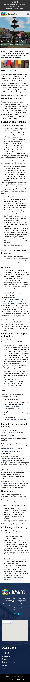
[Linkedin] (17, 2)
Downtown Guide (15, 6)
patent (10, 439)
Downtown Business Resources (15, 9)
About (6, 653)
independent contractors (17, 419)
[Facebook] (12, 2)
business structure (9, 259)
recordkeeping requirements (16, 510)
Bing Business (14, 571)
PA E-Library (11, 204)
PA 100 (16, 345)
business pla (10, 154)
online (14, 379)
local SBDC (21, 86)
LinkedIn (8, 580)
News (6, 665)
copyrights (11, 435)
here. (22, 92)
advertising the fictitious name (13, 448)
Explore (7, 656)
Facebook (20, 578)
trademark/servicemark (14, 432)
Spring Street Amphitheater (18, 4)
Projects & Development (13, 662)
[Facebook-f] (12, 614)
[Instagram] (15, 2)
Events (6, 659)
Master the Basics (7, 451)
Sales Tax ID (12, 394)
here (24, 95)
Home (5, 45)
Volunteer (6, 4)
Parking (7, 668)
